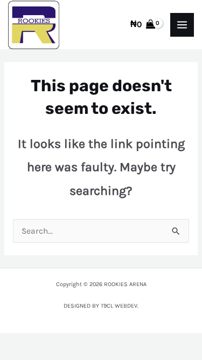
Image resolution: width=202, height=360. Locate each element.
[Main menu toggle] (182, 25)
